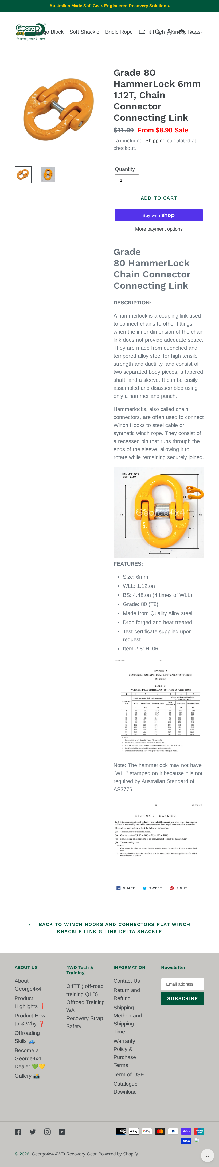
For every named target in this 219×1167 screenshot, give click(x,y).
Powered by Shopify (118, 1154)
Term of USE (129, 1074)
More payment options (159, 229)
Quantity (125, 169)
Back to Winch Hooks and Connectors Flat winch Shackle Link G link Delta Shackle (113, 927)
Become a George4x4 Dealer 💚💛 (30, 1058)
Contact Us (127, 981)
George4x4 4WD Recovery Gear (64, 1154)
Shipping (155, 140)
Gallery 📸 (27, 1076)
